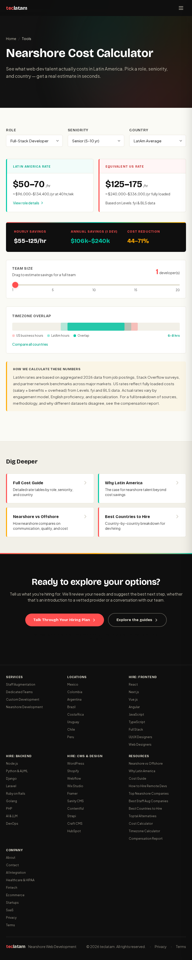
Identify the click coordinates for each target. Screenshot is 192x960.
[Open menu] (181, 8)
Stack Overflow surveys (157, 377)
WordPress (75, 763)
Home (11, 38)
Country (138, 130)
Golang (11, 801)
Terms (10, 925)
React (133, 684)
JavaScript (136, 714)
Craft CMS (74, 823)
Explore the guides (134, 620)
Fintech (11, 887)
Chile (71, 729)
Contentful (75, 808)
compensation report (139, 403)
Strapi (71, 816)
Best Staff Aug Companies (148, 801)
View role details (26, 203)
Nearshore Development (24, 707)
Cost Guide (137, 778)
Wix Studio (75, 786)
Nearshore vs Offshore (146, 763)
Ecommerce (15, 895)
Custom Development (22, 699)
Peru (70, 737)
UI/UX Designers (140, 737)
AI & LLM (12, 816)
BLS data (111, 390)
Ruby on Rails (15, 793)
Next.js (134, 692)
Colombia (74, 692)
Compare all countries (30, 344)
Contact (12, 865)
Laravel (11, 786)
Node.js (12, 763)
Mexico (72, 684)
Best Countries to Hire (145, 808)
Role (11, 130)
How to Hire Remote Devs (148, 786)
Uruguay (73, 722)
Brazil (71, 707)
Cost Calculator (141, 823)
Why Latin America (142, 771)
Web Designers (140, 744)
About (10, 857)
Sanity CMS (75, 801)
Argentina (74, 699)
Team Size (22, 268)
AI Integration (16, 872)
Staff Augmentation (20, 684)
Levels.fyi (86, 390)
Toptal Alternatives (142, 816)
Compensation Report (145, 838)
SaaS (10, 910)
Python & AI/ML (17, 771)
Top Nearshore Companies (149, 793)
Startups (12, 902)
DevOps (12, 823)
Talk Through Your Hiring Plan (61, 620)
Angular (134, 707)
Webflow (74, 778)
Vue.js (133, 699)
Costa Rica (75, 714)
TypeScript (137, 722)
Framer (72, 793)
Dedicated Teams (19, 692)
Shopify (73, 771)
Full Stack (136, 729)
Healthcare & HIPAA (20, 880)
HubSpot (74, 831)
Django (11, 778)
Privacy (11, 917)
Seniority (78, 130)
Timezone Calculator (144, 831)
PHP (9, 808)
